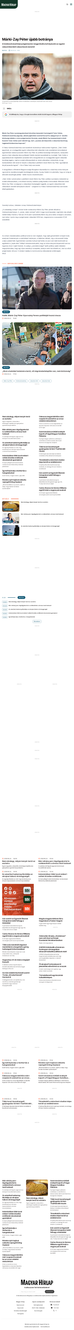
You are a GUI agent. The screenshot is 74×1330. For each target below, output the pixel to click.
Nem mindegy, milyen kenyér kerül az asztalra (34, 502)
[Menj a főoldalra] (9, 4)
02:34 (5, 613)
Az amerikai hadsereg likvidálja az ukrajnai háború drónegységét (40, 526)
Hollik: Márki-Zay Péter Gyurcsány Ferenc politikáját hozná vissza (31, 315)
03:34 (5, 606)
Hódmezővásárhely (21, 381)
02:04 (5, 617)
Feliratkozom (49, 1291)
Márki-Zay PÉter (8, 381)
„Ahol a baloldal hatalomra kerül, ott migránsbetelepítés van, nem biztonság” (36, 371)
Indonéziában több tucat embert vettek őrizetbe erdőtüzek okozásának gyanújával (33, 613)
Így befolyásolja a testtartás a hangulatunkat (22, 617)
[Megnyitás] (71, 4)
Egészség (8, 509)
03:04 (5, 609)
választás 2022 (34, 381)
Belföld (6, 311)
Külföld (7, 533)
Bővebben (37, 621)
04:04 (5, 602)
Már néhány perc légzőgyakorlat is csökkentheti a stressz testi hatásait (42, 514)
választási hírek (46, 381)
